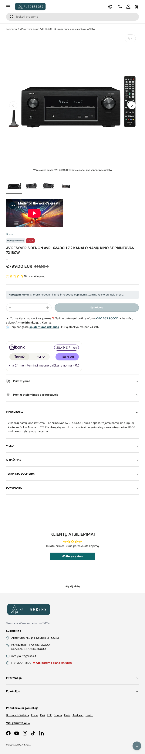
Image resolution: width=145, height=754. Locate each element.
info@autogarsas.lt (23, 656)
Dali (42, 715)
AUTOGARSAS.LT (22, 744)
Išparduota (96, 307)
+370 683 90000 (107, 318)
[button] (137, 6)
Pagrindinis (11, 29)
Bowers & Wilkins (17, 715)
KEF (49, 715)
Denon (10, 234)
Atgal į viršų (72, 586)
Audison (77, 715)
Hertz (89, 715)
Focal (34, 715)
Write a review (72, 556)
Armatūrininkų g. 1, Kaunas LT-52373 (35, 638)
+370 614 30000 (35, 649)
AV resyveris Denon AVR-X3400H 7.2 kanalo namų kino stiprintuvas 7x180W (57, 29)
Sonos (58, 715)
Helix (67, 715)
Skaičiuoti (67, 357)
